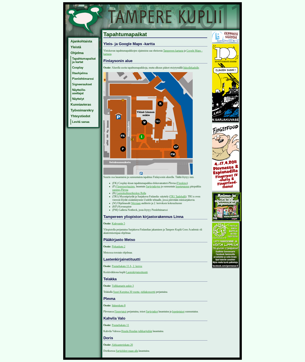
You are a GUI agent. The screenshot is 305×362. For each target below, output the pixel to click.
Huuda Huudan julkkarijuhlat (136, 331)
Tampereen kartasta (173, 50)
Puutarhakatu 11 (120, 325)
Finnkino (182, 183)
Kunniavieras (81, 104)
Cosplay (77, 67)
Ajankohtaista (81, 41)
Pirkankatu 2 (118, 246)
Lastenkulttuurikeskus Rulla (131, 193)
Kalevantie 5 (118, 223)
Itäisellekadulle (191, 67)
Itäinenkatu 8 (118, 305)
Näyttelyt (78, 98)
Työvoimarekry (82, 110)
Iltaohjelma (80, 73)
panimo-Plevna (120, 189)
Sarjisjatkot (152, 311)
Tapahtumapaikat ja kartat (84, 60)
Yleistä (76, 47)
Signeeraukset (82, 84)
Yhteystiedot (80, 116)
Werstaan (136, 203)
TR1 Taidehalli (178, 196)
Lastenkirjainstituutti (137, 272)
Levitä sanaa (80, 121)
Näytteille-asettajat (79, 91)
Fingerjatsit (120, 311)
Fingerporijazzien (125, 186)
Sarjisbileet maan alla (127, 350)
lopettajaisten (182, 186)
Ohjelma (77, 53)
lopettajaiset (178, 311)
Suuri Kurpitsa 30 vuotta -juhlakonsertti (134, 291)
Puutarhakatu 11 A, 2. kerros (127, 266)
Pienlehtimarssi (83, 78)
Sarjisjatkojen (153, 186)
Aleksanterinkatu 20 (122, 344)
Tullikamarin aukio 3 (123, 285)
